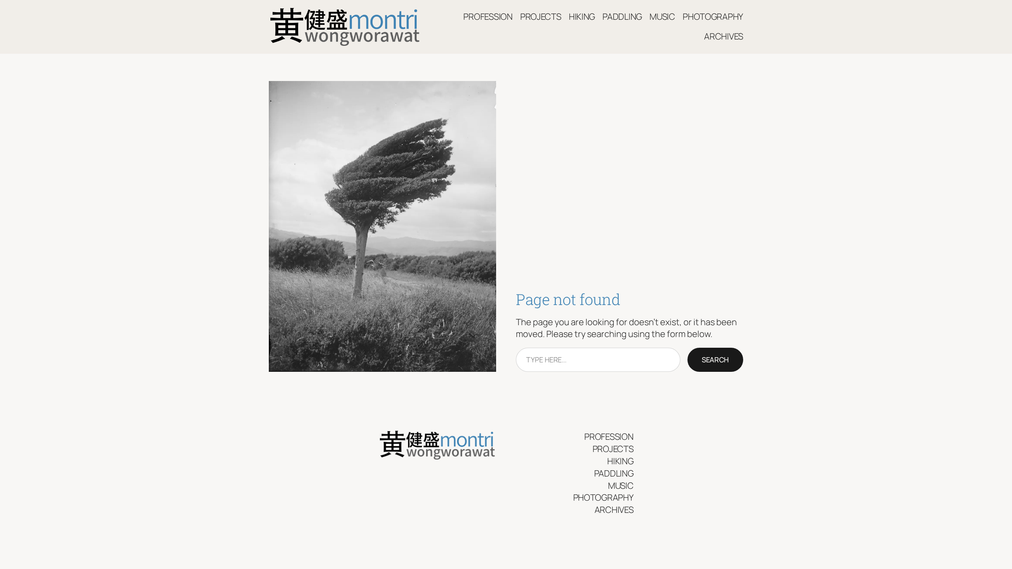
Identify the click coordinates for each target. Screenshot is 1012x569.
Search (715, 359)
